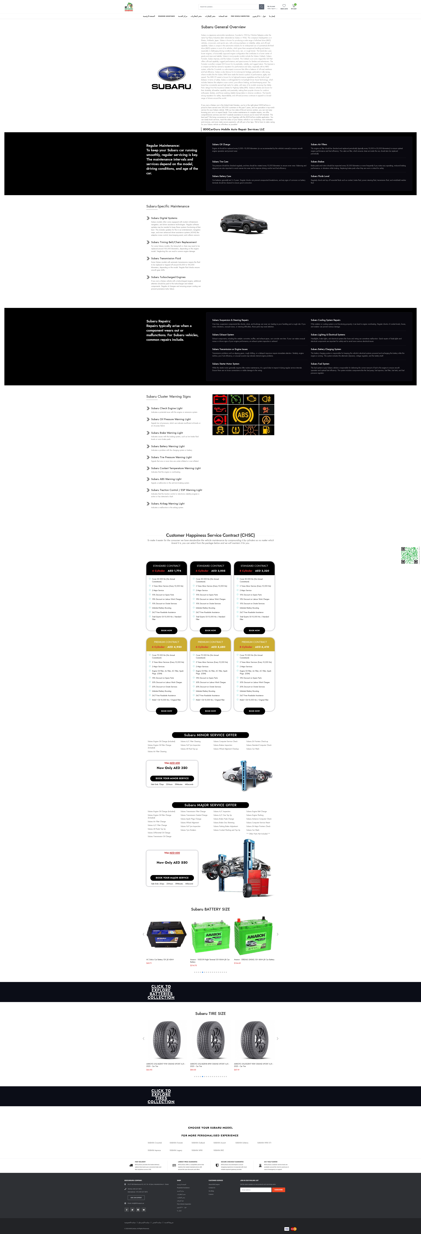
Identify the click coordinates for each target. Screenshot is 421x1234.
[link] (126, 1209)
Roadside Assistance (166, 16)
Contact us (212, 1188)
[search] (261, 6)
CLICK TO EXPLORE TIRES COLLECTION (161, 1096)
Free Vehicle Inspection (240, 16)
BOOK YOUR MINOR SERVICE (172, 778)
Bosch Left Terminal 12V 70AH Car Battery (162, 959)
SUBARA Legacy (176, 1150)
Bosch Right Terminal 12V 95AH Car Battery (250, 959)
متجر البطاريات (196, 16)
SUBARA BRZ (219, 1150)
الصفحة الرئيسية (149, 16)
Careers (211, 1194)
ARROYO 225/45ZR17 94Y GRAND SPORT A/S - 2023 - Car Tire (253, 1065)
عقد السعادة (223, 16)
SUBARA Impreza (154, 1150)
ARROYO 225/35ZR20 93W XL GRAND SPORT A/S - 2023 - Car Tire (209, 1065)
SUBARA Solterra (241, 1143)
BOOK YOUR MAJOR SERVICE (172, 877)
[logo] (128, 7)
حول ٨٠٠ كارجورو (259, 16)
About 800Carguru (214, 1184)
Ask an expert (136, 1198)
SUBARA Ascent (220, 1143)
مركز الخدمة (182, 16)
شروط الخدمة (168, 1223)
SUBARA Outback (198, 1143)
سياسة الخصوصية (130, 1223)
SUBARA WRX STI (264, 1143)
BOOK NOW (166, 630)
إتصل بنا (272, 16)
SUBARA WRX (197, 1150)
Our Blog (211, 1191)
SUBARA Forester (176, 1143)
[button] (194, 972)
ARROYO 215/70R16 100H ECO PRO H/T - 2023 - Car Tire (166, 1065)
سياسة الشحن (157, 1223)
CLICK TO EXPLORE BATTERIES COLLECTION (161, 992)
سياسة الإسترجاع (144, 1223)
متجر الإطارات (210, 16)
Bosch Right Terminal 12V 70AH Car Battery (206, 959)
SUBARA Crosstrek (155, 1143)
